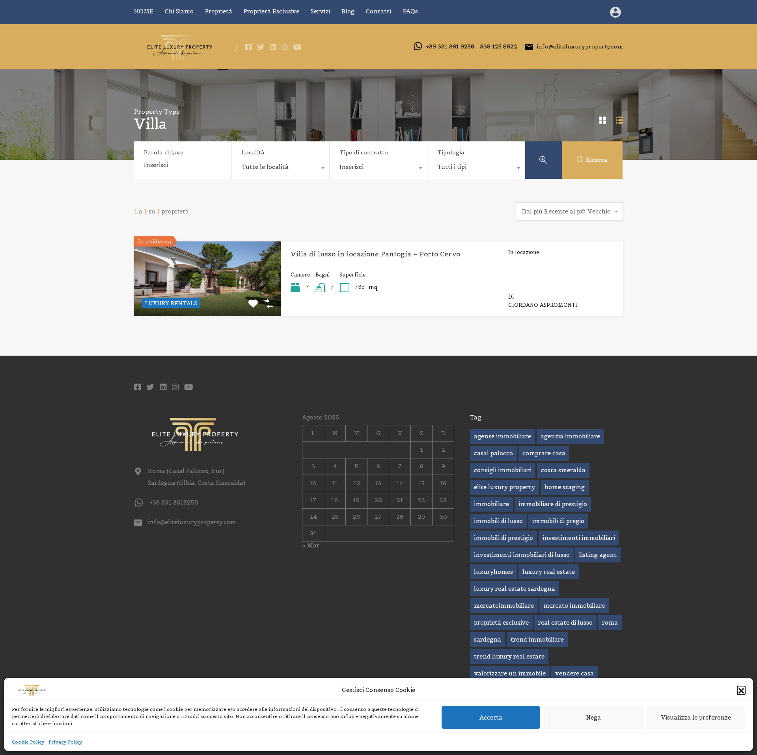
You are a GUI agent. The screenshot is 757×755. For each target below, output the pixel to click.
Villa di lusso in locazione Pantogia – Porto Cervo (375, 254)
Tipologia (450, 152)
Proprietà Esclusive (271, 11)
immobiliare (491, 504)
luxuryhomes (493, 571)
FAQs (410, 11)
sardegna (487, 639)
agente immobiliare (502, 436)
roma (610, 622)
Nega (593, 717)
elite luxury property (504, 487)
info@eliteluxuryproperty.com (580, 46)
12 (356, 483)
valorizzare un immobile (510, 673)
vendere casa (574, 673)
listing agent (598, 554)
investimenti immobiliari (579, 538)
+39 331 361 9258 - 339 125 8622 (471, 46)
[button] (741, 690)
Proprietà (218, 11)
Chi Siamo (179, 11)
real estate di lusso (565, 622)
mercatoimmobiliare (504, 605)
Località (253, 152)
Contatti (378, 11)
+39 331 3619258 (173, 502)
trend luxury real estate (509, 656)
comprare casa (543, 453)
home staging (564, 487)
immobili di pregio (558, 521)
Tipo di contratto (363, 152)
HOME (143, 11)
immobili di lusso (498, 521)
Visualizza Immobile (207, 300)
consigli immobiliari (502, 470)
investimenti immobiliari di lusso (522, 554)
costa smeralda (563, 470)
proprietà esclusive (501, 622)
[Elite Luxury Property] (178, 57)
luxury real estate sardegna (514, 588)
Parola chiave (163, 152)
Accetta (490, 717)
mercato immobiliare (574, 605)
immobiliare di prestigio (552, 504)
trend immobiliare (537, 639)
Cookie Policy (28, 742)
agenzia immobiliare (570, 436)
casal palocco (493, 453)
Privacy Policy (65, 742)
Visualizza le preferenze (696, 717)
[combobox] (280, 169)
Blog (347, 11)
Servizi (320, 11)
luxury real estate (548, 571)
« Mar (310, 545)
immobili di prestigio (503, 538)
